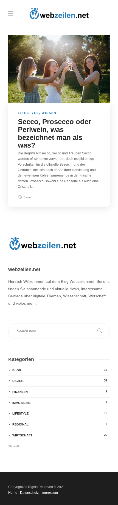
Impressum (49, 493)
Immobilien (59, 402)
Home (12, 493)
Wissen (49, 112)
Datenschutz (29, 493)
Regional (59, 424)
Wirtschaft (59, 435)
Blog (59, 370)
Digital (59, 381)
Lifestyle (28, 112)
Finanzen (59, 392)
